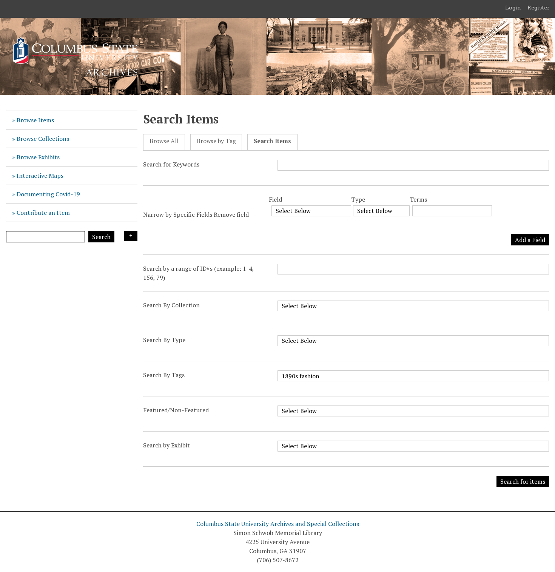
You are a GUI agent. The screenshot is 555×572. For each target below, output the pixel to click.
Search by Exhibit (166, 445)
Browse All (164, 141)
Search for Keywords (171, 164)
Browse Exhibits (38, 157)
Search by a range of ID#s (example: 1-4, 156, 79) (198, 273)
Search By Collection (171, 305)
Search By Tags (164, 375)
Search (101, 237)
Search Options (130, 236)
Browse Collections (43, 138)
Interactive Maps (40, 175)
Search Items (272, 141)
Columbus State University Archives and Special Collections (277, 524)
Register (538, 8)
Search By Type (164, 340)
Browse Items (35, 120)
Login (513, 8)
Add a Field (530, 240)
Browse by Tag (216, 141)
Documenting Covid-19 (48, 194)
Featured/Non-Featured (176, 410)
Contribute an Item (43, 212)
